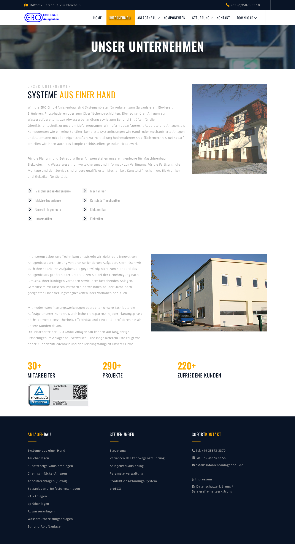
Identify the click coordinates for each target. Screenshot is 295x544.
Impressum (203, 479)
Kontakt (223, 17)
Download (245, 17)
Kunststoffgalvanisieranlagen (50, 466)
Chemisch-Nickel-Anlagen (47, 473)
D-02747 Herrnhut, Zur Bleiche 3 (55, 5)
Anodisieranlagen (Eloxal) (47, 481)
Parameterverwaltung (126, 473)
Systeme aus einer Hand (46, 450)
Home (97, 17)
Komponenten (174, 17)
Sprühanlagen (38, 504)
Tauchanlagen (38, 458)
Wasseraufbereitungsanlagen (50, 519)
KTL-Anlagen (37, 496)
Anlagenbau (147, 17)
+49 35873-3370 (214, 450)
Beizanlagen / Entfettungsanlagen (54, 488)
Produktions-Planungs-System (133, 481)
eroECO (115, 488)
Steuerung (201, 17)
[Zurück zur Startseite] (41, 17)
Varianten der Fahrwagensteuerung (137, 458)
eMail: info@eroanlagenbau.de (219, 465)
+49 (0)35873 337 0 (245, 5)
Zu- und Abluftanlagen (45, 526)
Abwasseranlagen (41, 511)
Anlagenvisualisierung (127, 466)
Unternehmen (119, 17)
